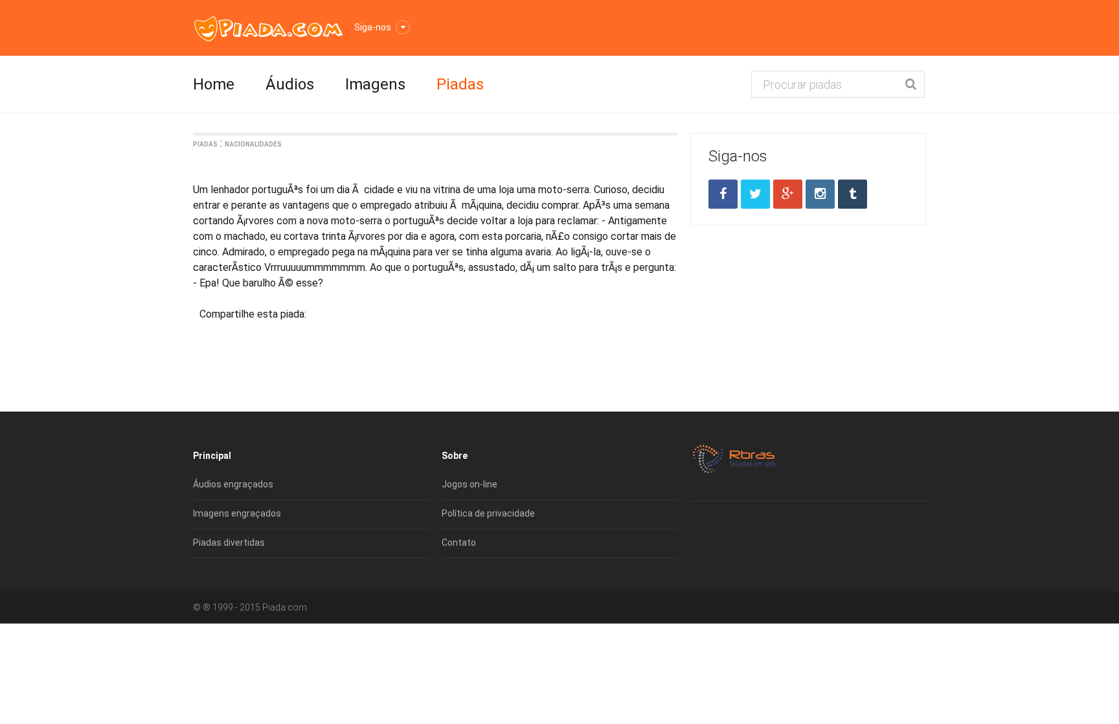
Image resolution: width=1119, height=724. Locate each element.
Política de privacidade (488, 513)
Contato (459, 542)
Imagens (375, 84)
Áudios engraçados (233, 484)
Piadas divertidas (229, 542)
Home (213, 84)
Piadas (460, 84)
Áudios (290, 84)
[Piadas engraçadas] (268, 28)
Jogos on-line (469, 484)
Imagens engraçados (237, 513)
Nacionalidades (253, 144)
